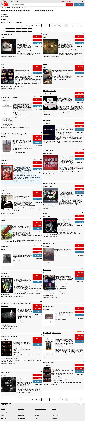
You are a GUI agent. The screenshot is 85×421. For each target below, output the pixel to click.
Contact (37, 415)
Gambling (4, 412)
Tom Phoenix (46, 123)
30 (36, 25)
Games (3, 415)
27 (47, 25)
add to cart (38, 40)
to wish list (38, 43)
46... (27, 25)
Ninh (2, 37)
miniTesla (21, 415)
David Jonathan (5, 276)
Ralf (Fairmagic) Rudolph (7, 193)
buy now (38, 36)
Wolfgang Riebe (47, 93)
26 (51, 25)
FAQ (36, 418)
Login (82, 1)
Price (29, 30)
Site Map (54, 418)
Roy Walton (25, 178)
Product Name (10, 30)
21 (70, 25)
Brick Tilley (4, 137)
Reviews (54, 412)
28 (43, 25)
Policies (54, 409)
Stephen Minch (34, 175)
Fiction (20, 412)
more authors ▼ (4, 16)
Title (75, 4)
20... (74, 25)
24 (59, 25)
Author (81, 4)
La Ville (45, 272)
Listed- (24, 30)
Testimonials (55, 415)
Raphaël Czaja (5, 223)
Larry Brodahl (4, 100)
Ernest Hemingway (40, 409)
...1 (79, 25)
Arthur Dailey (22, 418)
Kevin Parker (46, 216)
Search (69, 4)
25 (55, 25)
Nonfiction (21, 409)
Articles (37, 412)
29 (39, 25)
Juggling (3, 418)
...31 (31, 25)
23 (62, 25)
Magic (3, 409)
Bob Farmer (4, 163)
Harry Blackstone (47, 335)
